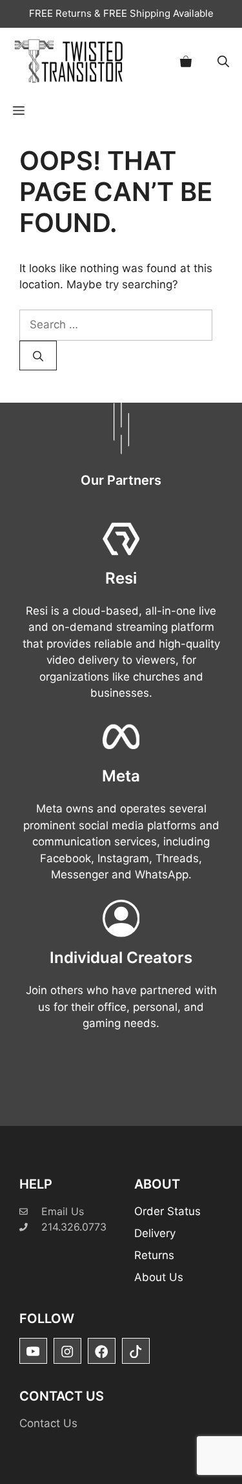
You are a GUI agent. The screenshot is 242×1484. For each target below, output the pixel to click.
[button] (223, 61)
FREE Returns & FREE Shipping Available (121, 13)
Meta (121, 776)
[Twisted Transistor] (71, 61)
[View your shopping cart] (186, 61)
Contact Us (48, 1423)
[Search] (38, 355)
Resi (121, 578)
